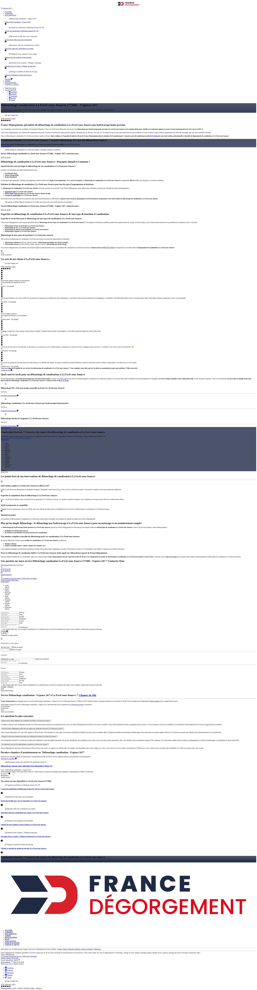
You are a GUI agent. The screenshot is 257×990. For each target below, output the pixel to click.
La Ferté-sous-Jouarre (77, 704)
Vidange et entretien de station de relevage (18, 75)
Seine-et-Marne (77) (156, 701)
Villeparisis (97, 949)
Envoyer (4, 631)
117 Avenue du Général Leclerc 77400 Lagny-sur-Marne (19, 578)
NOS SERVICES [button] (10, 15)
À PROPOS (9, 13)
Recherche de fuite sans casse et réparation (18, 40)
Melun (65, 949)
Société (21, 617)
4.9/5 (13, 118)
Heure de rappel (16, 649)
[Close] (1, 637)
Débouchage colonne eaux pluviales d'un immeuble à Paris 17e (26, 766)
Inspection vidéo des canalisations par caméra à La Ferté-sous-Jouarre (25, 813)
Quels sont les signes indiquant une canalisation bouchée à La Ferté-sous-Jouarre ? (26, 720)
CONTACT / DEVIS (12, 84)
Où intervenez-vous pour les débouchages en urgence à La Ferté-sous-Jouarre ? (25, 744)
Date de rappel (17, 647)
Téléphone (22, 619)
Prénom (21, 612)
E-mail (21, 621)
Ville (20, 623)
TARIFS (7, 81)
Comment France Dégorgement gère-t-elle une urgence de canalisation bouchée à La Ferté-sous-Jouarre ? (32, 728)
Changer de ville (87, 695)
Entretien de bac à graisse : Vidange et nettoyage (20, 66)
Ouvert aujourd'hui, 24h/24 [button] (9, 960)
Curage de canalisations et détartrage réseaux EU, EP (21, 31)
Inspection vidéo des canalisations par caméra (19, 48)
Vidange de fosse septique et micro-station (18, 57)
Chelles (60, 949)
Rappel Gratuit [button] (5, 112)
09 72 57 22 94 (11, 88)
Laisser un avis (6, 370)
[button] (6, 8)
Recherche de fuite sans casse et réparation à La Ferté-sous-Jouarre (24, 801)
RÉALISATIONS (10, 83)
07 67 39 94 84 (11, 90)
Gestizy (32, 988)
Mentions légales (6, 988)
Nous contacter (5, 438)
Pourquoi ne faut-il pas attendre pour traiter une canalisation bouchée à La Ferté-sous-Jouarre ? (29, 736)
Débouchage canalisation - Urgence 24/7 (18, 22)
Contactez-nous (6, 146)
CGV (14, 988)
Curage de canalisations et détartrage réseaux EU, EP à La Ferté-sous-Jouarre (27, 789)
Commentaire (23, 627)
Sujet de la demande (42, 659)
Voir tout (8, 79)
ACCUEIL (8, 12)
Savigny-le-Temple (87, 949)
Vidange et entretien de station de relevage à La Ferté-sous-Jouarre (23, 848)
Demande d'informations (9, 396)
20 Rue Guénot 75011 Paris (9, 580)
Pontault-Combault (74, 949)
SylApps (38, 988)
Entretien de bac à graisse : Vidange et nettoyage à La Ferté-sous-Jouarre (26, 836)
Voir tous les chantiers (8, 759)
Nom (21, 614)
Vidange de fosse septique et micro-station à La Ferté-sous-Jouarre (23, 825)
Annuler (4, 687)
